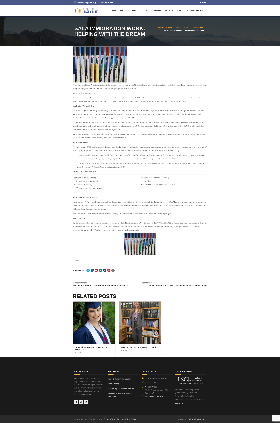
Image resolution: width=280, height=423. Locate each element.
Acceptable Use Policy (126, 419)
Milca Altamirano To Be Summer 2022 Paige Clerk (92, 348)
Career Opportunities (153, 396)
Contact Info (149, 371)
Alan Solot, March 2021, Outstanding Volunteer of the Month (101, 285)
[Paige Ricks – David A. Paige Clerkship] (140, 321)
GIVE (203, 2)
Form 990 (179, 403)
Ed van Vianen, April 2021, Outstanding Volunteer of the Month (178, 285)
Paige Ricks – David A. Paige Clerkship (139, 347)
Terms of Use (109, 419)
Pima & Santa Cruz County (119, 379)
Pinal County (113, 383)
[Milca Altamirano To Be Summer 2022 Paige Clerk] (94, 321)
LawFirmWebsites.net (196, 419)
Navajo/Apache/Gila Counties (121, 388)
